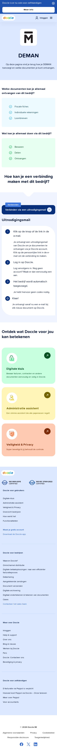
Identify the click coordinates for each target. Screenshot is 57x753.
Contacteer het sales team (15, 603)
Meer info (28, 10)
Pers (5, 652)
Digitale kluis (8, 498)
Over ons (7, 639)
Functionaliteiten (10, 520)
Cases (5, 599)
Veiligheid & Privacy (12, 507)
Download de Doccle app (14, 534)
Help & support (10, 634)
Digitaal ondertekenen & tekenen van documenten (26, 594)
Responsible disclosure (18, 737)
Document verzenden (13, 585)
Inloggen (7, 630)
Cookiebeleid (48, 732)
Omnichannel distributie (13, 565)
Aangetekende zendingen (14, 581)
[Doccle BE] (8, 18)
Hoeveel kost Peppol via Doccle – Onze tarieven (25, 693)
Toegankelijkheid (42, 737)
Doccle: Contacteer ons (13, 657)
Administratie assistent (13, 502)
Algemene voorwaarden (13, 732)
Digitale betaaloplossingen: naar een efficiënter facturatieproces (24, 571)
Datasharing (8, 576)
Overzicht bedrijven (12, 511)
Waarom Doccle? (10, 560)
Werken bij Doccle (11, 648)
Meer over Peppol (11, 697)
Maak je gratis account (13, 529)
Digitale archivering (11, 590)
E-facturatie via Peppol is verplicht (18, 688)
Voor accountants (11, 701)
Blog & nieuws (9, 643)
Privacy (33, 732)
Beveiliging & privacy (12, 661)
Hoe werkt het (9, 516)
